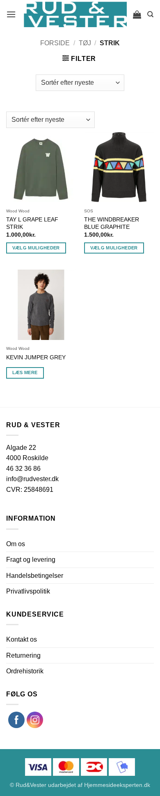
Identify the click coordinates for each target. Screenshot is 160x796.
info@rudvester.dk (32, 478)
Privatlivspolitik (28, 591)
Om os (15, 543)
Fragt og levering (30, 559)
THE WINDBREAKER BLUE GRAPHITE (111, 223)
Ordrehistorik (24, 671)
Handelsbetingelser (34, 575)
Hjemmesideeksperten (113, 785)
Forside (55, 43)
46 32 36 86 (23, 468)
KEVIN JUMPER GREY (36, 357)
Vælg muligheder (36, 247)
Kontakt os (21, 639)
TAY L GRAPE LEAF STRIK (32, 223)
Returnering (23, 655)
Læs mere (25, 372)
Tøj (85, 43)
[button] (11, 14)
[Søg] (150, 14)
